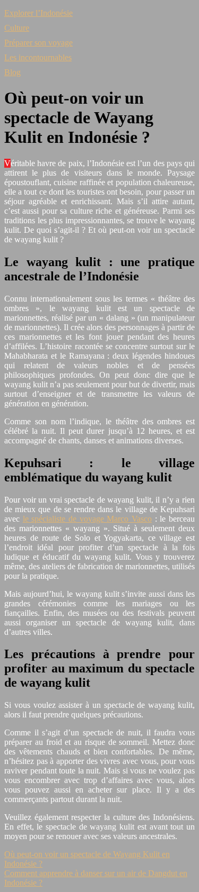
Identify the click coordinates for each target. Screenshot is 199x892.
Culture (16, 27)
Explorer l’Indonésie (38, 12)
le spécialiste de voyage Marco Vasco (87, 518)
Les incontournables (38, 57)
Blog (12, 72)
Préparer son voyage (38, 42)
